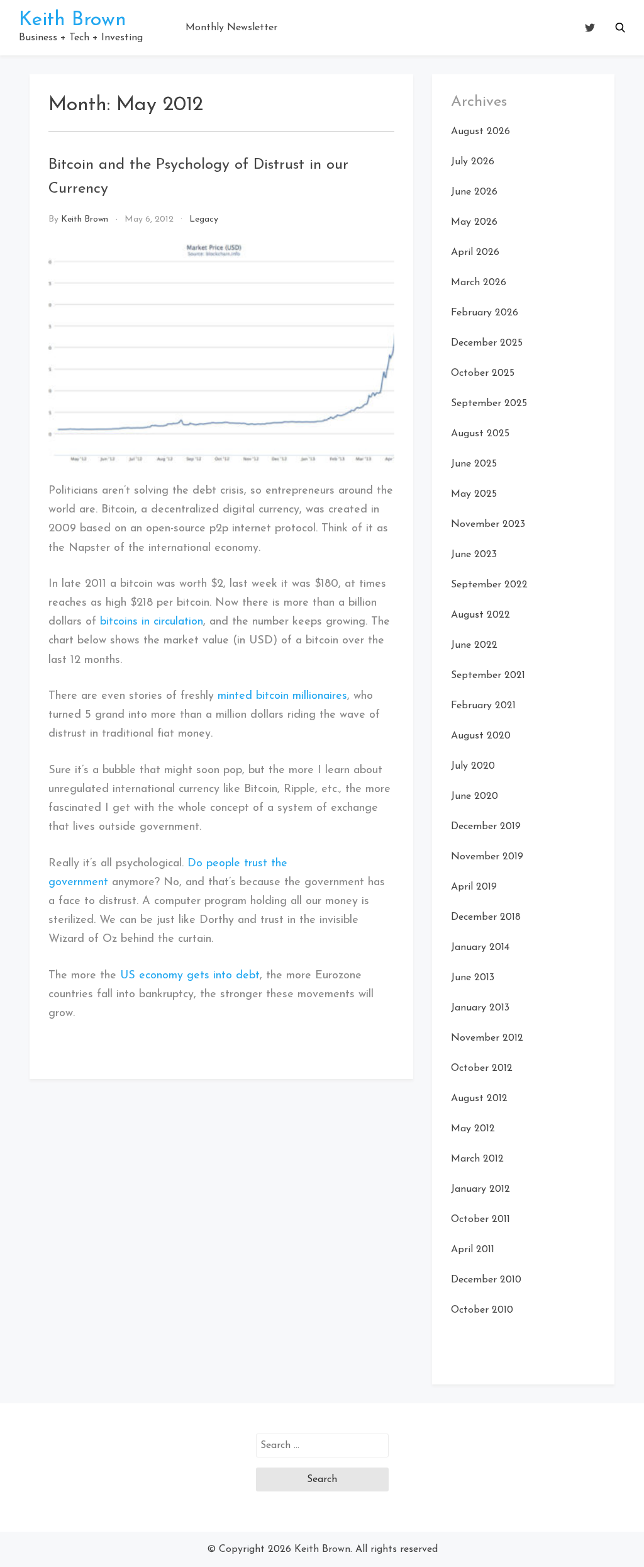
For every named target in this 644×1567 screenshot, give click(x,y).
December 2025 (487, 343)
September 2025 (489, 404)
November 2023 (488, 524)
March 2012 (477, 1159)
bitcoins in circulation (151, 622)
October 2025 (482, 373)
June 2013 (472, 978)
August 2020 (481, 736)
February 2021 (483, 706)
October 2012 (482, 1068)
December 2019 (486, 827)
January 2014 (480, 947)
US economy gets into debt (190, 975)
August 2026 (480, 132)
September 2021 (488, 675)
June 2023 (474, 555)
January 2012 (480, 1189)
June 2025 (474, 464)
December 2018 (486, 917)
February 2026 (484, 313)
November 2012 (487, 1038)
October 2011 (480, 1219)
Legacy (203, 219)
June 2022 (474, 645)
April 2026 (475, 252)
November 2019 (487, 857)
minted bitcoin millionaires (282, 696)
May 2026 (474, 222)
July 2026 (472, 162)
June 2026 (474, 192)
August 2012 (479, 1099)
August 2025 (480, 434)
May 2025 (474, 494)
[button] (620, 28)
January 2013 (480, 1008)
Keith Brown (72, 20)
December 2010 (486, 1280)
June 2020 (474, 796)
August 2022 (480, 615)
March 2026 (478, 283)
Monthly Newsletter (231, 28)
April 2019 (474, 887)
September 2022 (489, 585)
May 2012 (473, 1129)
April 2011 (472, 1250)
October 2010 (482, 1310)
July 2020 (473, 766)
